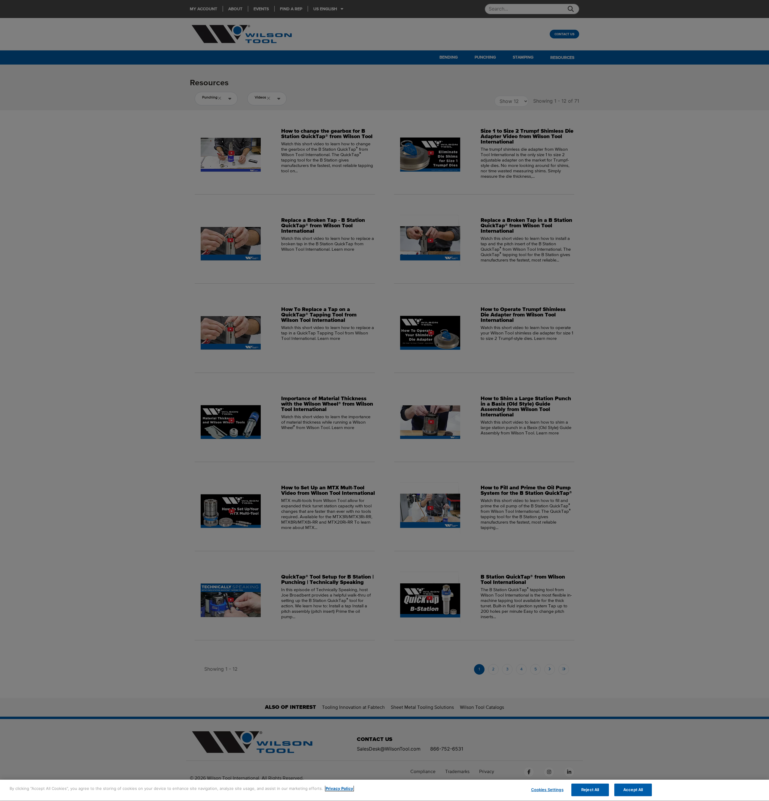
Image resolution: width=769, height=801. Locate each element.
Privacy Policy (339, 788)
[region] (384, 790)
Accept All (633, 789)
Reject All (590, 789)
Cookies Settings (547, 789)
